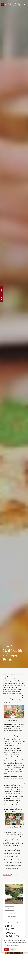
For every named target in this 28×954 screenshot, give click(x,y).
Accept (6, 949)
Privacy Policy (14, 945)
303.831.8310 (2, 294)
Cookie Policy (7, 945)
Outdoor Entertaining (13, 915)
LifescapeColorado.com (10, 872)
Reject (12, 949)
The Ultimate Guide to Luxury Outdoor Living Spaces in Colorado (14, 931)
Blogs (9, 908)
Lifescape (14, 845)
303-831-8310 (7, 875)
